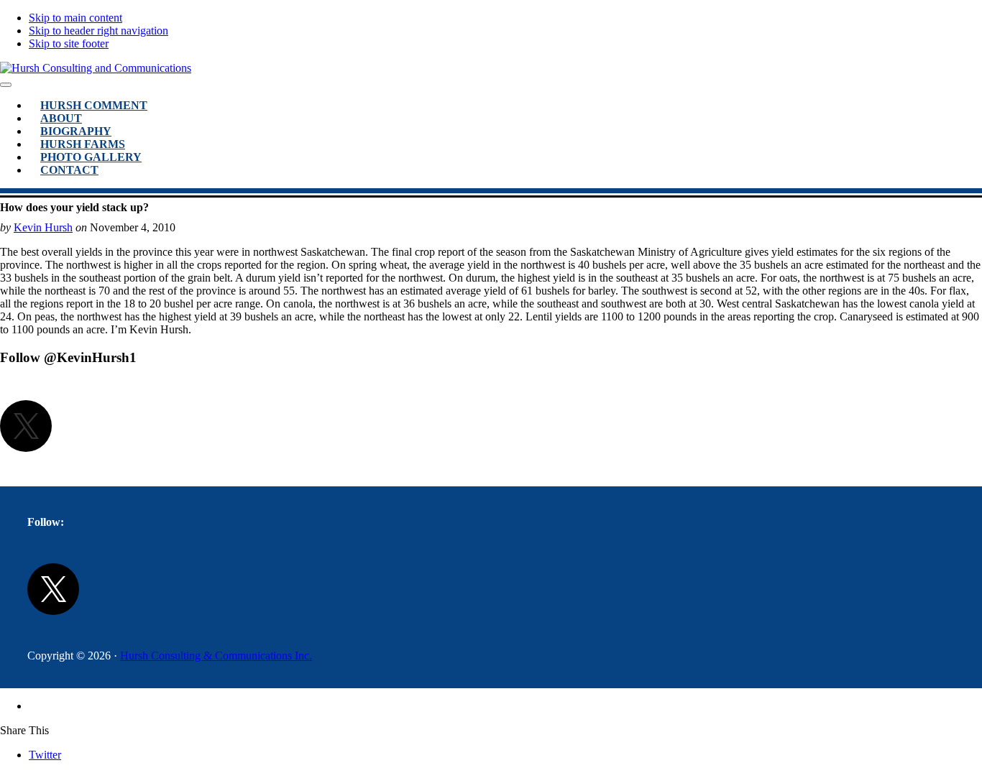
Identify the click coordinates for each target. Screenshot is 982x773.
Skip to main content (75, 17)
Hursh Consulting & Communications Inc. (216, 655)
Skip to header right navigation (98, 30)
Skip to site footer (69, 43)
